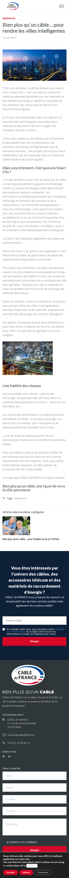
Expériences (9, 18)
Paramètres (43, 872)
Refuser (26, 872)
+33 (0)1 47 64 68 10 (18, 742)
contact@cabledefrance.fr (21, 735)
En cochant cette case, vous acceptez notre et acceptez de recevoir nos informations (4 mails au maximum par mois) (35, 631)
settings (32, 865)
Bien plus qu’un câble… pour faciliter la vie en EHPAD (31, 539)
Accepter (11, 872)
